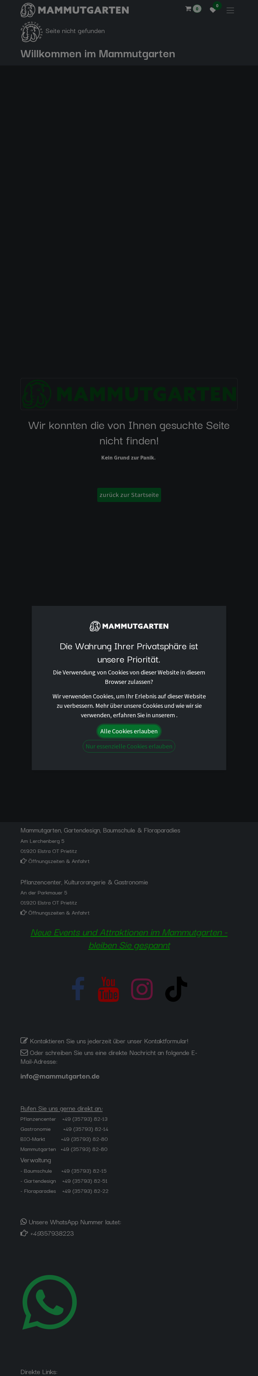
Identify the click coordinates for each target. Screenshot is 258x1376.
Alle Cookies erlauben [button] (129, 731)
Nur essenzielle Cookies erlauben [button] (129, 746)
